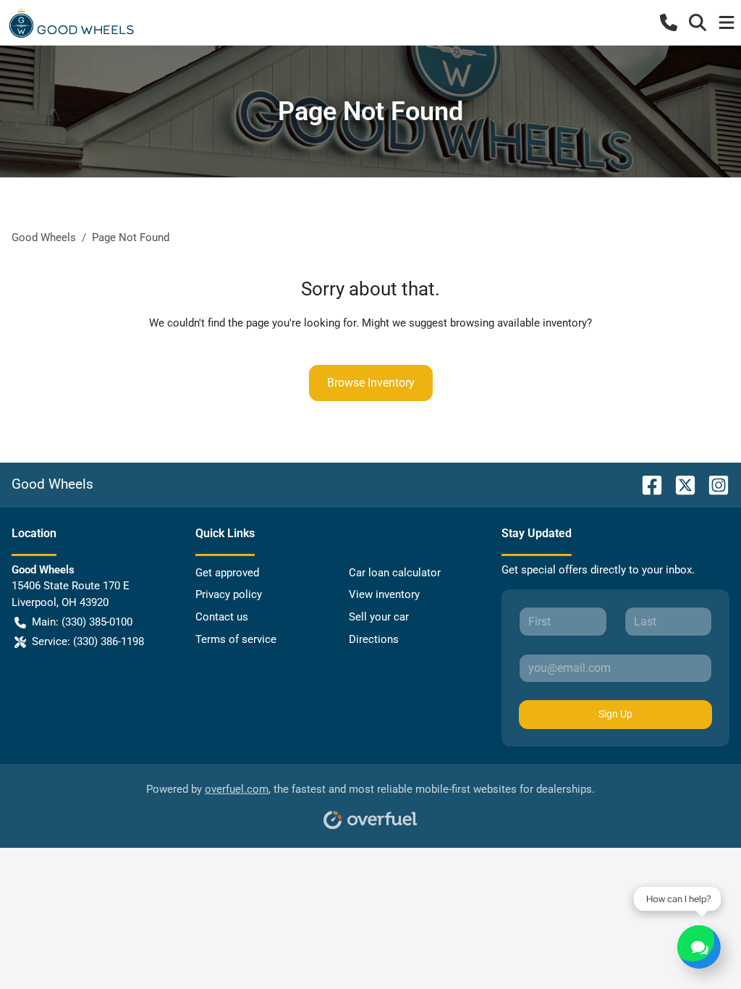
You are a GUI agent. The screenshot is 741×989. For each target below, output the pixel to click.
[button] (668, 22)
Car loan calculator (395, 572)
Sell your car (379, 616)
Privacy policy (228, 594)
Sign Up (615, 714)
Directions (374, 639)
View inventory (384, 594)
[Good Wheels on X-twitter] (679, 484)
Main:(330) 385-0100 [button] (82, 621)
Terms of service (235, 639)
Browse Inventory (371, 383)
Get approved (227, 572)
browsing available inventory (518, 322)
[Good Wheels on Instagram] (712, 484)
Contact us (221, 616)
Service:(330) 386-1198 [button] (88, 641)
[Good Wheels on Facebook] (646, 484)
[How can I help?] (699, 947)
